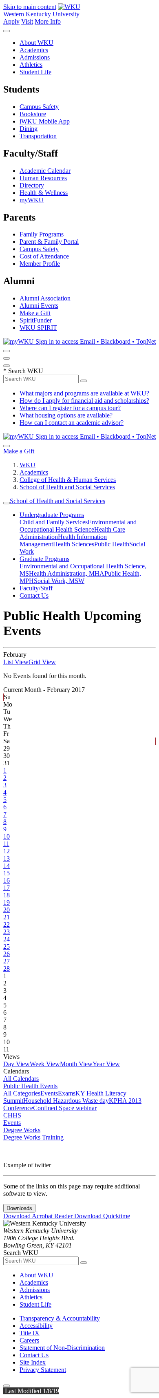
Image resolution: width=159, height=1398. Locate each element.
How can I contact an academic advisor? (72, 422)
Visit (27, 21)
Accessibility (36, 1325)
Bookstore (33, 113)
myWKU (32, 200)
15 (6, 873)
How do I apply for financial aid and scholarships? (84, 400)
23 (6, 931)
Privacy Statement (43, 1369)
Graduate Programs (44, 558)
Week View (45, 1063)
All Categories (21, 1093)
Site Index (33, 1362)
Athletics (31, 64)
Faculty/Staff (36, 588)
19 (6, 902)
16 (6, 880)
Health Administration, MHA (66, 573)
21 (6, 917)
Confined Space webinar (65, 1107)
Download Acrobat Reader (38, 1215)
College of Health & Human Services (68, 479)
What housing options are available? (66, 415)
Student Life (35, 71)
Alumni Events (39, 305)
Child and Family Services (54, 522)
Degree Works (21, 1129)
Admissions (35, 57)
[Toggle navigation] (6, 503)
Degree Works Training (33, 1137)
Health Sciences (73, 544)
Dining (29, 128)
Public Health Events (30, 1085)
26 (6, 953)
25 (6, 946)
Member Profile (40, 263)
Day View (16, 1063)
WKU (27, 465)
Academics (34, 49)
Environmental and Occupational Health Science (78, 526)
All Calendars (21, 1078)
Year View (106, 1063)
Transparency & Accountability (60, 1318)
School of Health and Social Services (67, 487)
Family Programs (42, 234)
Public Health (111, 544)
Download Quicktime (102, 1215)
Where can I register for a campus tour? (70, 407)
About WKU (36, 42)
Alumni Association (45, 298)
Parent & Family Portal (49, 241)
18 (6, 895)
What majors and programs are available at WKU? (84, 393)
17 (6, 887)
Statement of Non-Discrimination (62, 1347)
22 (6, 924)
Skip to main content (29, 6)
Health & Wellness (44, 192)
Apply (11, 21)
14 (6, 865)
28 (6, 968)
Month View (76, 1063)
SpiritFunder (36, 320)
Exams (66, 1093)
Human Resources (43, 177)
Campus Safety (39, 106)
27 (6, 961)
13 (6, 858)
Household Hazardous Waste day (66, 1100)
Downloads (19, 1208)
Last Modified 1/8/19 (31, 1390)
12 (6, 851)
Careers (29, 1340)
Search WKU (23, 370)
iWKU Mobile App (45, 121)
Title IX (30, 1333)
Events (49, 1093)
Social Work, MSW (59, 580)
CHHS (12, 1115)
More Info (48, 21)
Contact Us (34, 595)
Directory (32, 185)
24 (6, 939)
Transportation (38, 136)
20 (6, 909)
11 (6, 843)
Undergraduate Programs (52, 514)
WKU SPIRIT (38, 327)
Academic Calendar (45, 170)
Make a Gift (35, 312)
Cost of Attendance (44, 256)
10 (6, 836)
